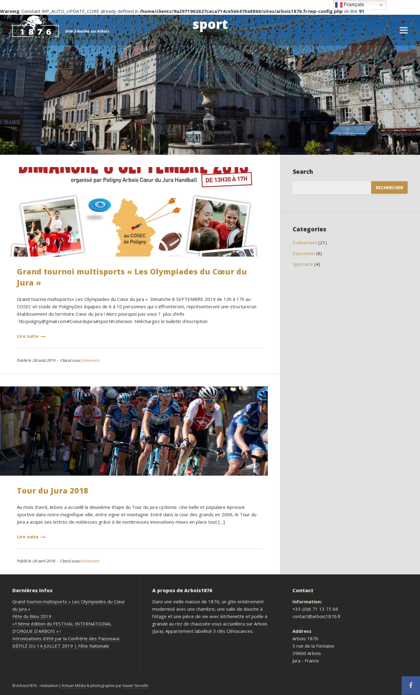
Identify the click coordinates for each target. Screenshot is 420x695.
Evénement (90, 360)
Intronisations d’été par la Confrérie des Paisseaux (66, 638)
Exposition (304, 253)
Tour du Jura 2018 (52, 490)
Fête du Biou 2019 (31, 616)
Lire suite (27, 336)
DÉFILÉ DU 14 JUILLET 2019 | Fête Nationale (60, 646)
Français (353, 4)
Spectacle (303, 264)
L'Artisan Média (72, 685)
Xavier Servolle (135, 685)
